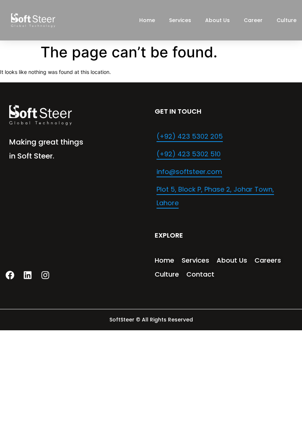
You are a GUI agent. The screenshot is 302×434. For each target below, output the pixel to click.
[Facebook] (10, 275)
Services (180, 20)
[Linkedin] (27, 275)
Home (147, 20)
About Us (217, 20)
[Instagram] (45, 275)
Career (253, 20)
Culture (286, 20)
